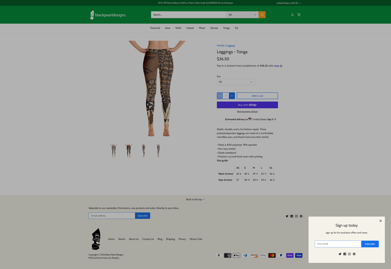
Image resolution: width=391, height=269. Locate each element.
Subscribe (370, 243)
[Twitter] (340, 254)
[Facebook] (344, 254)
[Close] (380, 220)
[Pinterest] (354, 254)
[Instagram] (349, 254)
